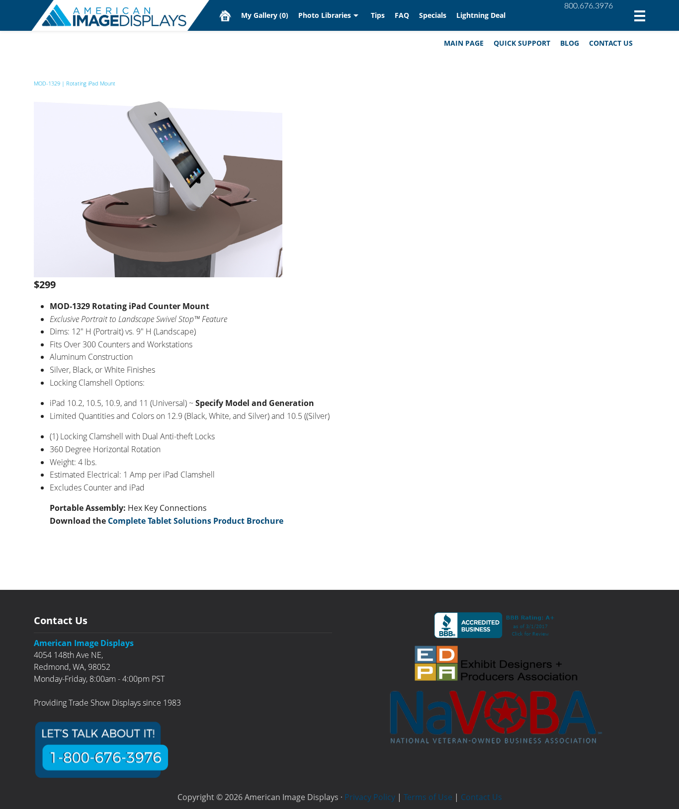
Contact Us (611, 43)
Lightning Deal (481, 15)
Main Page (464, 43)
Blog (569, 43)
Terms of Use (428, 797)
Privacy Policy (369, 797)
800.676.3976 (588, 6)
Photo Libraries (324, 15)
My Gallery (264, 15)
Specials (432, 15)
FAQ (402, 15)
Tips (378, 15)
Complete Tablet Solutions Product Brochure (195, 520)
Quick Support (522, 43)
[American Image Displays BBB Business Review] (496, 625)
